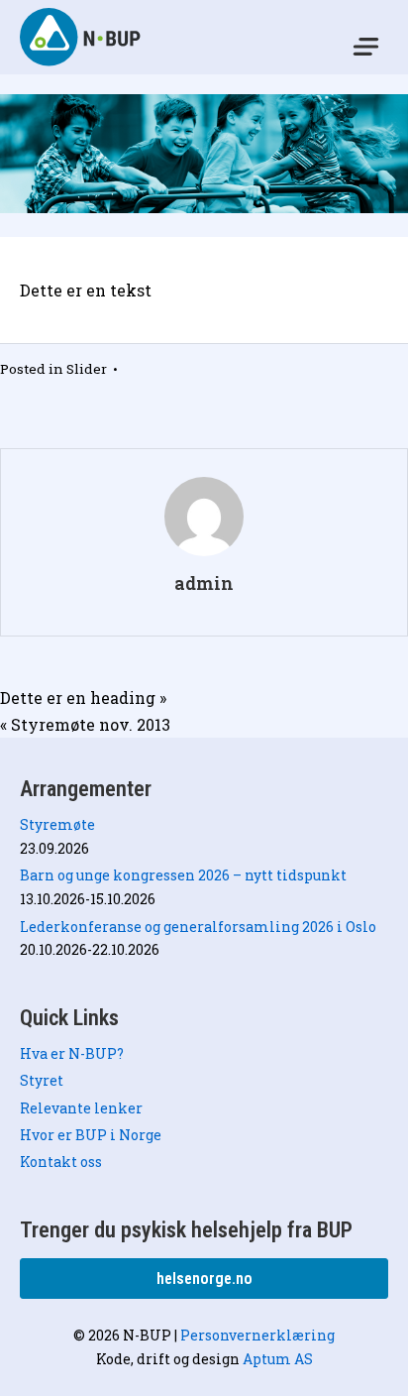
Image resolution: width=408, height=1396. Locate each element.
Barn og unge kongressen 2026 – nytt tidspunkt (183, 875)
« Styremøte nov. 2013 (85, 724)
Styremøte (57, 824)
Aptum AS (278, 1358)
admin (204, 583)
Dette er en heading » (83, 697)
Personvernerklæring (257, 1335)
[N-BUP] (82, 36)
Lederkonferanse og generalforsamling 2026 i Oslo (198, 926)
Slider (86, 369)
